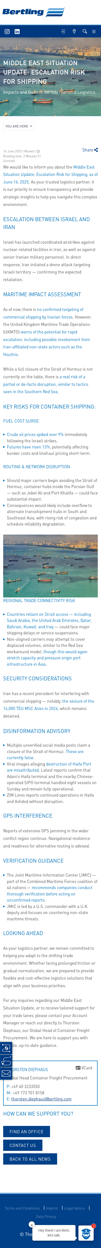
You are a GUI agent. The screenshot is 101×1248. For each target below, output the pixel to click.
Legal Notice (74, 1208)
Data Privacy (46, 1216)
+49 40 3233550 (25, 1086)
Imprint (52, 1208)
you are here (17, 126)
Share (88, 149)
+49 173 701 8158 (28, 1092)
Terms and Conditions (22, 1208)
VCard (86, 1067)
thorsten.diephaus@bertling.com (41, 1098)
